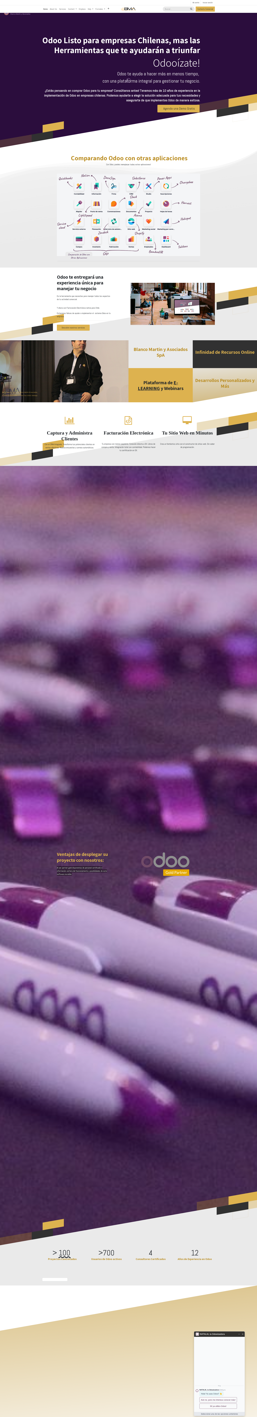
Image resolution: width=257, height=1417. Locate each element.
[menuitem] (45, 9)
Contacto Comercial (205, 9)
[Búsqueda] (191, 9)
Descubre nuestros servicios (73, 327)
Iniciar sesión (208, 2)
